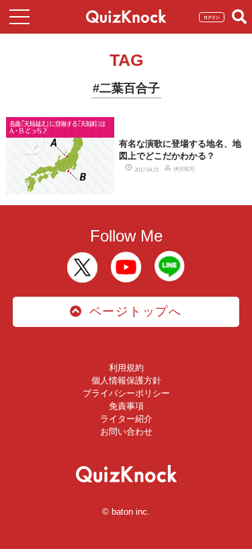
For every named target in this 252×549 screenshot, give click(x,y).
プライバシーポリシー (126, 393)
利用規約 (126, 368)
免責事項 (126, 406)
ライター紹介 (126, 419)
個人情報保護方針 (126, 380)
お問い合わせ (126, 432)
